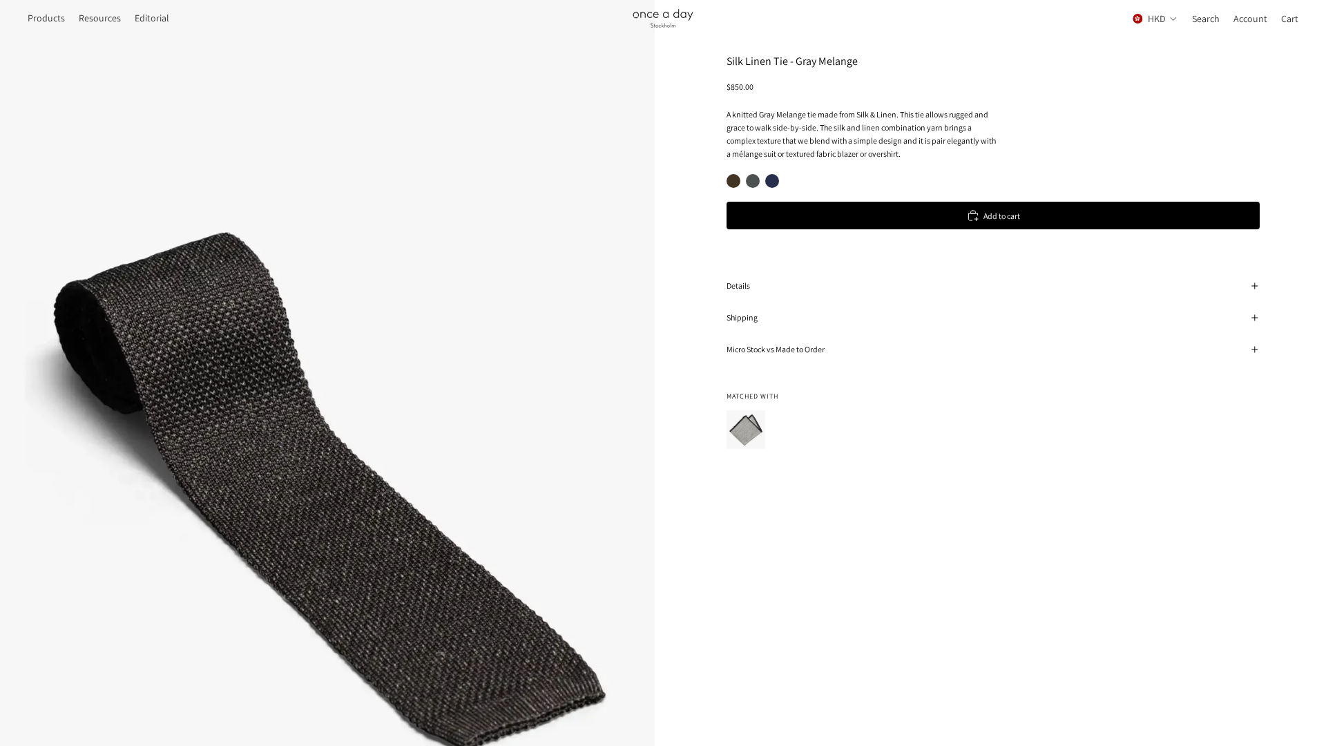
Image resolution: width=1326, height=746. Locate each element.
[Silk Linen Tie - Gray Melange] (753, 181)
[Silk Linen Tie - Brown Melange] (733, 181)
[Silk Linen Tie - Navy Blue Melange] (772, 181)
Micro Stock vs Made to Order (776, 349)
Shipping (742, 317)
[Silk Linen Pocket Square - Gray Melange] (746, 429)
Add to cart (1001, 216)
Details (738, 285)
